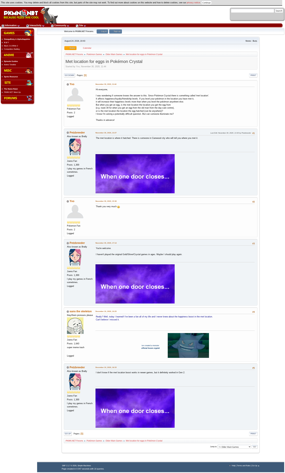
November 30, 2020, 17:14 (106, 243)
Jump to (213, 447)
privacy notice (193, 2)
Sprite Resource (11, 77)
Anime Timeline (10, 65)
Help (233, 466)
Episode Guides (11, 61)
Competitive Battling (12, 49)
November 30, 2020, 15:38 (106, 201)
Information (10, 25)
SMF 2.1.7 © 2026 (69, 466)
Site (81, 25)
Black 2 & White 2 (11, 46)
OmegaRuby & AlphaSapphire (17, 39)
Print (253, 75)
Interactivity (35, 25)
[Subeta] (68, 351)
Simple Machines (84, 466)
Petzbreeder (77, 132)
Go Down (69, 75)
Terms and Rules (244, 466)
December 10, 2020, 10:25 (106, 311)
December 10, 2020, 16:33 (106, 367)
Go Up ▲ (256, 466)
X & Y (6, 42)
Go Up (68, 434)
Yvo (72, 84)
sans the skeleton (81, 311)
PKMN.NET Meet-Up (12, 92)
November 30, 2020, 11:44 (105, 84)
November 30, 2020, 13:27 (106, 133)
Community (60, 25)
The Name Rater (11, 89)
